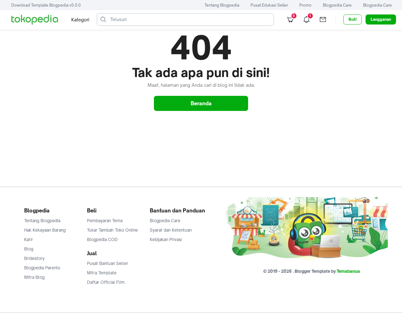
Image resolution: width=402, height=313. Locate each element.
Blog (28, 248)
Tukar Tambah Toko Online (112, 230)
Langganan (381, 19)
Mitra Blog (34, 277)
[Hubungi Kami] (323, 19)
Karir (28, 239)
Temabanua (348, 271)
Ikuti (352, 19)
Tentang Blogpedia (221, 5)
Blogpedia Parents (42, 267)
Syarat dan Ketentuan (171, 230)
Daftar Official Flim (106, 282)
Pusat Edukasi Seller (269, 5)
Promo (305, 5)
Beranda (201, 103)
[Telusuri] (103, 19)
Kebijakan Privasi (166, 239)
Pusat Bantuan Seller (107, 263)
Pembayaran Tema (104, 220)
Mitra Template (102, 272)
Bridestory (34, 258)
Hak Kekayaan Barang (45, 230)
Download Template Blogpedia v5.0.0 (46, 5)
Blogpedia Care (337, 5)
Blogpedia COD (102, 239)
